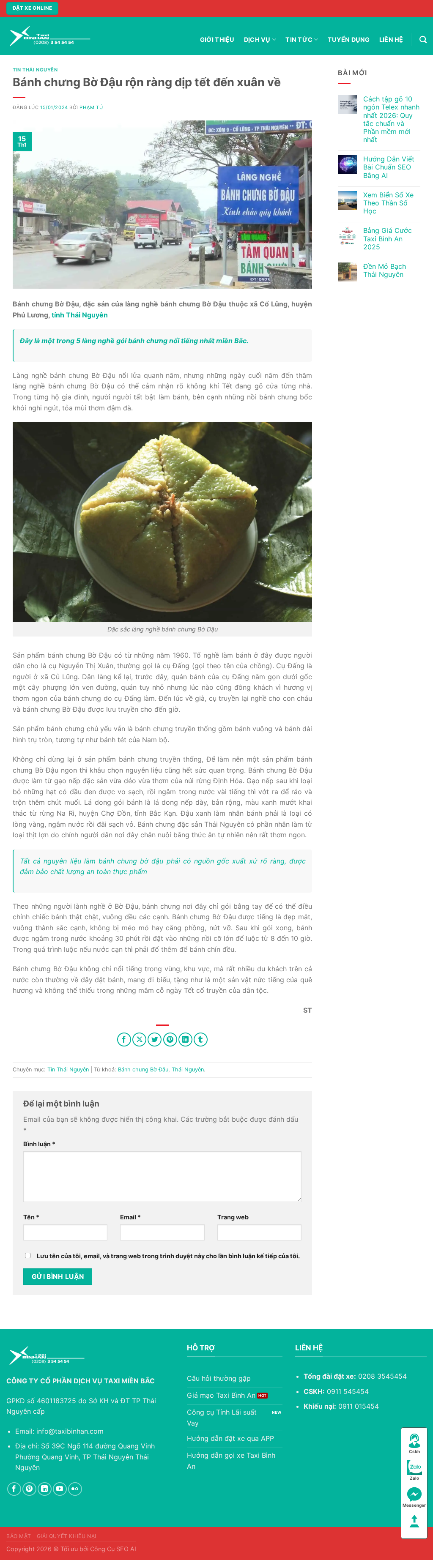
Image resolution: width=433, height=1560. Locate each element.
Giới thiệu (217, 39)
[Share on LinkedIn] (185, 1039)
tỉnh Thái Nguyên (80, 315)
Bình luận (39, 1143)
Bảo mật (18, 1536)
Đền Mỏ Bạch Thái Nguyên (384, 270)
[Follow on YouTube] (60, 1489)
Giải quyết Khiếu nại (66, 1536)
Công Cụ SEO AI (113, 1548)
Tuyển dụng (349, 39)
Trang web (233, 1217)
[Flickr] (75, 1489)
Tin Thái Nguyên (35, 70)
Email (130, 1217)
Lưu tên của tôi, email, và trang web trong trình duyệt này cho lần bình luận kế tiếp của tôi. (168, 1255)
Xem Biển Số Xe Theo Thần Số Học (388, 203)
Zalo (414, 1478)
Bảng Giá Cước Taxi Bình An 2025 (387, 239)
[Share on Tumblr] (201, 1039)
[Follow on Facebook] (14, 1489)
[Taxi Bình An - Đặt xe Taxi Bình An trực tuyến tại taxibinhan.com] (48, 36)
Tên (31, 1217)
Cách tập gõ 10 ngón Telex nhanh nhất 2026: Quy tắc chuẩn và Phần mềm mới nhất (391, 119)
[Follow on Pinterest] (29, 1489)
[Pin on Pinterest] (170, 1039)
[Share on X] (139, 1039)
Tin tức (298, 39)
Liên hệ (391, 39)
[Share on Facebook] (124, 1039)
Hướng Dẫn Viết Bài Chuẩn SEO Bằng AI (388, 167)
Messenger (414, 1505)
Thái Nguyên (188, 1069)
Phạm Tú (91, 107)
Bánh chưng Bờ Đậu (143, 1069)
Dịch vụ (257, 39)
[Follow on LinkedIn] (45, 1489)
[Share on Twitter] (155, 1039)
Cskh (414, 1451)
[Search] (423, 40)
